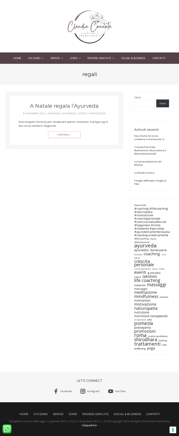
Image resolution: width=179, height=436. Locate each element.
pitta (149, 319)
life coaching (147, 280)
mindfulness (146, 296)
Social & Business (133, 58)
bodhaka (138, 254)
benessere (158, 250)
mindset (164, 297)
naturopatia (145, 308)
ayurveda (54, 113)
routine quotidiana (158, 336)
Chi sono (34, 58)
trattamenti (147, 343)
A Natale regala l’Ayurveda (64, 106)
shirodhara (145, 339)
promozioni (145, 331)
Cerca (137, 97)
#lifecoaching (141, 238)
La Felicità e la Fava (144, 172)
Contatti (158, 58)
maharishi (140, 285)
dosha (161, 269)
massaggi (156, 284)
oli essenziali (140, 320)
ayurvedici (70, 113)
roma (140, 335)
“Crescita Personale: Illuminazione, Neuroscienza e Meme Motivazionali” (150, 150)
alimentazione (141, 242)
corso (137, 257)
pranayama (142, 327)
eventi (83, 113)
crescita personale (144, 263)
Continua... (64, 134)
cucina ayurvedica (142, 269)
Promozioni (98, 113)
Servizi (55, 58)
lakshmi (149, 276)
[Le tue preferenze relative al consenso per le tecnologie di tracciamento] (173, 430)
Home (17, 58)
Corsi (73, 58)
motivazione (145, 304)
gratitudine (154, 272)
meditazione (145, 292)
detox (155, 269)
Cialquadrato (89, 425)
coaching (152, 253)
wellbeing (140, 348)
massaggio (140, 288)
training (163, 340)
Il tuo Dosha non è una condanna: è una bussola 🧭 (149, 137)
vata (164, 344)
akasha (153, 239)
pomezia (143, 323)
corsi (163, 254)
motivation (142, 300)
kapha (137, 276)
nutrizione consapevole (151, 316)
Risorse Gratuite (99, 58)
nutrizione (141, 312)
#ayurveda (140, 205)
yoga (151, 348)
